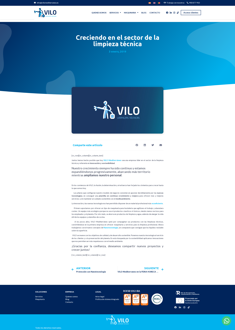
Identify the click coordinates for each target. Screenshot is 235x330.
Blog (143, 13)
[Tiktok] (178, 13)
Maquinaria (130, 13)
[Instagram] (174, 13)
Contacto (154, 13)
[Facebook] (167, 13)
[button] (137, 145)
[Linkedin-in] (171, 13)
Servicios (114, 13)
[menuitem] (149, 2)
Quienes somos (99, 13)
